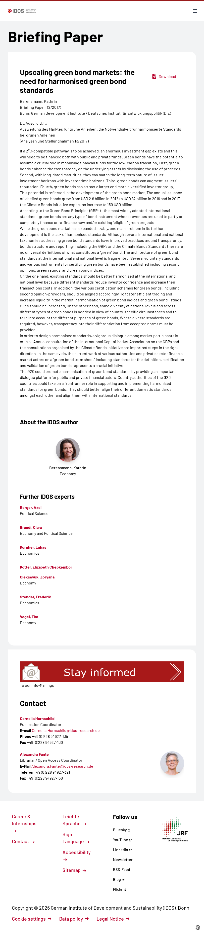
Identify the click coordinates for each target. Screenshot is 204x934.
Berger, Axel (31, 507)
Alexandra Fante (34, 754)
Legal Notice (110, 919)
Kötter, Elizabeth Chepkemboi (46, 567)
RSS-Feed (121, 869)
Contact (21, 841)
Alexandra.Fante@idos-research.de (62, 766)
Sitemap (72, 870)
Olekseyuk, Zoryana (37, 577)
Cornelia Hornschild (37, 718)
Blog (117, 879)
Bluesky (120, 829)
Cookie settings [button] (29, 919)
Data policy (71, 919)
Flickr (118, 889)
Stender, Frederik (35, 596)
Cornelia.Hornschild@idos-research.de (66, 730)
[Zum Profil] (172, 763)
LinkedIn (121, 849)
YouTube (121, 839)
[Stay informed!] (102, 671)
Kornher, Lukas (33, 547)
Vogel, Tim (29, 616)
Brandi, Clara (31, 527)
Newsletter (123, 859)
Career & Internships (24, 819)
